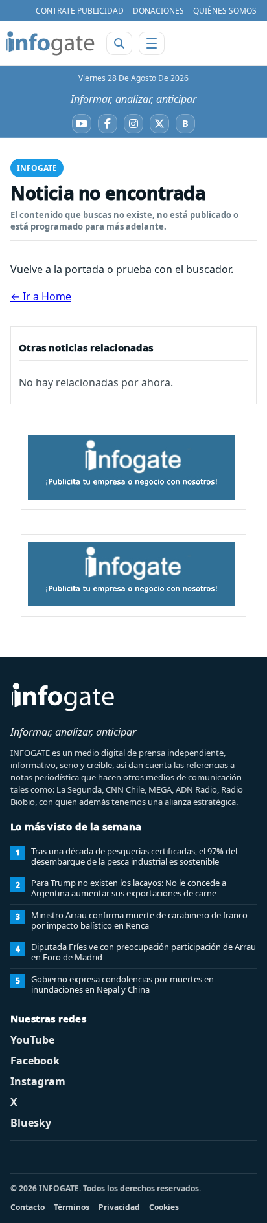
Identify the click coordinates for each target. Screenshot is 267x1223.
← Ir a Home (40, 296)
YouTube (32, 1040)
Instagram (37, 1081)
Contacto (27, 1207)
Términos (71, 1207)
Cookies (164, 1207)
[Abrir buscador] (119, 43)
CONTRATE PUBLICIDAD (80, 10)
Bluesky (30, 1123)
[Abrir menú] (152, 43)
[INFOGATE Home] (50, 43)
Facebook (35, 1060)
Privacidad (119, 1207)
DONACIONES (158, 10)
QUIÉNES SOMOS (225, 10)
